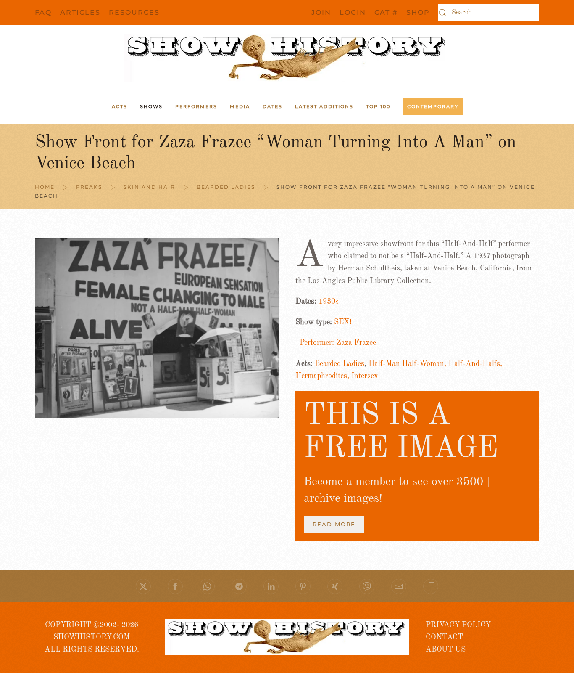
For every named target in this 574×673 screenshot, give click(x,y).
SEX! (343, 322)
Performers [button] (196, 106)
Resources (134, 12)
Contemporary (432, 106)
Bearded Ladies (339, 364)
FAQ (43, 12)
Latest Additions (324, 106)
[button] (430, 586)
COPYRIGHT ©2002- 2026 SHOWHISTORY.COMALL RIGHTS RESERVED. (92, 637)
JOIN (321, 12)
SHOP (418, 12)
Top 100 (378, 106)
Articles (80, 12)
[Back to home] (287, 58)
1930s (329, 301)
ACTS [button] (119, 106)
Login (353, 12)
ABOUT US (446, 649)
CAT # (386, 12)
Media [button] (240, 106)
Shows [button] (151, 106)
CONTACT (444, 637)
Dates (272, 106)
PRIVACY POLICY (458, 625)
